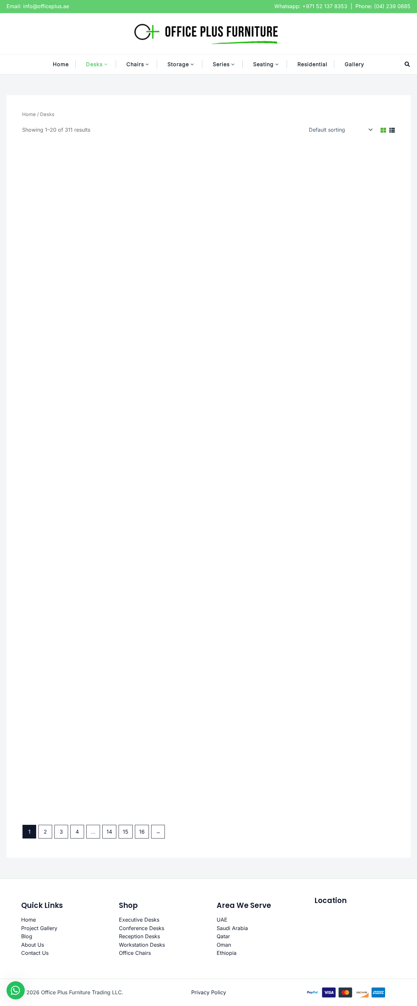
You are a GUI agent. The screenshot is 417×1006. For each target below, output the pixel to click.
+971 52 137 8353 (324, 6)
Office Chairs (135, 953)
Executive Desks (139, 919)
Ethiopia (227, 953)
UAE (222, 919)
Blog (26, 936)
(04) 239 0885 (392, 6)
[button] (109, 64)
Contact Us (35, 953)
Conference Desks (141, 928)
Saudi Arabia (232, 928)
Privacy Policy (208, 992)
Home (29, 114)
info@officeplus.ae (46, 6)
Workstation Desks (142, 944)
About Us (32, 944)
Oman (224, 944)
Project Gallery (39, 928)
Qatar (223, 936)
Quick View (66, 263)
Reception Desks (139, 936)
